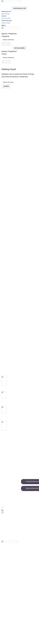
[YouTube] (14, 522)
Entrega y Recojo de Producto (8, 492)
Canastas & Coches (8, 454)
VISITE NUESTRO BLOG (9, 497)
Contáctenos (25, 452)
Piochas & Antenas (7, 461)
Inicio (22, 445)
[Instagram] (20, 522)
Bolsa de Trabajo (26, 456)
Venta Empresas (26, 459)
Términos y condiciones (9, 484)
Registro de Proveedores (29, 462)
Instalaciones (19, 48)
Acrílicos (4, 457)
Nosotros (24, 449)
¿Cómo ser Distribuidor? (9, 488)
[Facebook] (4, 522)
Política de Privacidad (8, 478)
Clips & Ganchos (7, 451)
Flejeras (4, 447)
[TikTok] (9, 522)
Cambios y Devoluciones (9, 481)
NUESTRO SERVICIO (8, 468)
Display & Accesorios (8, 464)
